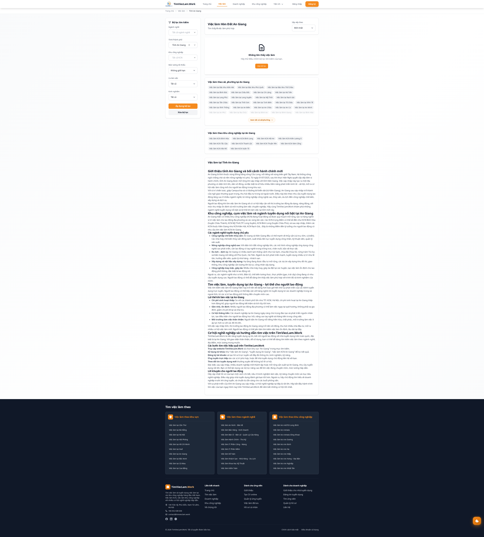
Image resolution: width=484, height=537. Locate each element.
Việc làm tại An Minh (303, 107)
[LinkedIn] (171, 519)
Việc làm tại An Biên (241, 107)
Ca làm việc (173, 78)
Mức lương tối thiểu (177, 65)
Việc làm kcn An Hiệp (282, 454)
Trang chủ (207, 4)
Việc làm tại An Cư (283, 107)
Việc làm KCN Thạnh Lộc (242, 143)
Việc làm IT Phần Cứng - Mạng (234, 444)
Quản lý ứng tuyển (253, 498)
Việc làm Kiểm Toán (229, 468)
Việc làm (222, 4)
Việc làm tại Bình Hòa (304, 112)
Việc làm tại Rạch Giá (285, 97)
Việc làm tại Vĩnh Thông (219, 107)
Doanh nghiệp (239, 4)
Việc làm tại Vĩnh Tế (305, 102)
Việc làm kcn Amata (281, 430)
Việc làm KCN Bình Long (243, 138)
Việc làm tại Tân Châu (218, 102)
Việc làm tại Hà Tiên (283, 92)
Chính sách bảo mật (290, 529)
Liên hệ (286, 507)
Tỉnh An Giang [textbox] (179, 45)
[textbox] (181, 32)
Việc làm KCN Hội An (265, 138)
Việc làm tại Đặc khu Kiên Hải (221, 87)
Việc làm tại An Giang (178, 454)
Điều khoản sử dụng (310, 529)
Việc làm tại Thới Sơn (240, 102)
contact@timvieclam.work (179, 514)
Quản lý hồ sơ (289, 503)
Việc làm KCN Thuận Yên (266, 143)
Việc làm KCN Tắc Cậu (218, 143)
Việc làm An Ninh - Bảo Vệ (232, 425)
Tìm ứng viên (289, 498)
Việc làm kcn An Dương (283, 439)
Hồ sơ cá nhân (251, 507)
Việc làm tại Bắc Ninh (178, 458)
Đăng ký (312, 4)
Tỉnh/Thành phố (175, 39)
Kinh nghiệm (174, 91)
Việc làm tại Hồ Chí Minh (179, 444)
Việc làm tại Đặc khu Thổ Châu (280, 87)
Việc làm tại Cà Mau (177, 463)
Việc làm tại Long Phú (218, 97)
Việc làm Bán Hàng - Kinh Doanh (235, 430)
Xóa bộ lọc (183, 112)
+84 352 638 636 (175, 511)
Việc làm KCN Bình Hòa (219, 138)
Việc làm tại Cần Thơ (177, 425)
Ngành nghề (174, 27)
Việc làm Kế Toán (228, 454)
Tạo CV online (250, 494)
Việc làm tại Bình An (259, 112)
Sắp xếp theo (297, 22)
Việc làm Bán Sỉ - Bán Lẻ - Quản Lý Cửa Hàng (240, 435)
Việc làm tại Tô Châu (284, 102)
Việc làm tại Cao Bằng (178, 468)
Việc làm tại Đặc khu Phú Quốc (251, 87)
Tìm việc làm (210, 494)
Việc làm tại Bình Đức (218, 92)
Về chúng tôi (211, 507)
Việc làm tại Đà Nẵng (178, 430)
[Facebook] (166, 519)
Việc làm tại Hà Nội (177, 435)
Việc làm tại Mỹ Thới (264, 97)
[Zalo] (175, 519)
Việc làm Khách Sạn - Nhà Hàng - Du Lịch (238, 458)
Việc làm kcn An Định (282, 444)
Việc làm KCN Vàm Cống (291, 143)
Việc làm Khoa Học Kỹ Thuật (233, 463)
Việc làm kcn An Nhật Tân (284, 468)
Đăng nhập (297, 4)
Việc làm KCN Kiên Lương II (290, 138)
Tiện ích (277, 4)
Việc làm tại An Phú (217, 112)
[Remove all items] (189, 45)
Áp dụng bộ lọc (183, 106)
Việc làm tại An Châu (262, 107)
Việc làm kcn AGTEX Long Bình (286, 425)
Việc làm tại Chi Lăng (262, 92)
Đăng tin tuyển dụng (293, 494)
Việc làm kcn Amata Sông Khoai (286, 435)
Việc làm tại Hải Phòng (178, 439)
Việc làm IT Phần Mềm (230, 449)
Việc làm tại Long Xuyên (242, 97)
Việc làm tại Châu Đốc (240, 92)
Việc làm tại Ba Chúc (238, 112)
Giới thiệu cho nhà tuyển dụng (297, 490)
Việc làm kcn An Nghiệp (283, 463)
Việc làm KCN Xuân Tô (240, 148)
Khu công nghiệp (259, 4)
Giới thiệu (248, 490)
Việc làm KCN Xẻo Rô (218, 148)
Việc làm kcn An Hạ (281, 449)
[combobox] (183, 32)
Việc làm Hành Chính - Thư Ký (233, 439)
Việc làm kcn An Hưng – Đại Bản (286, 458)
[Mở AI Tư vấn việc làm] (477, 521)
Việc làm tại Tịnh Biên (262, 102)
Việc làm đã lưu (251, 503)
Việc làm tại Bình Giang (281, 112)
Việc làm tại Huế (176, 449)
